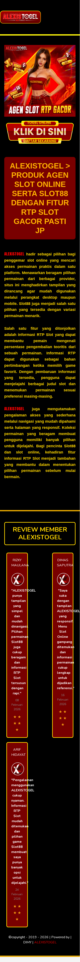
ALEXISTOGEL (14, 254)
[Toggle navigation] (75, 17)
